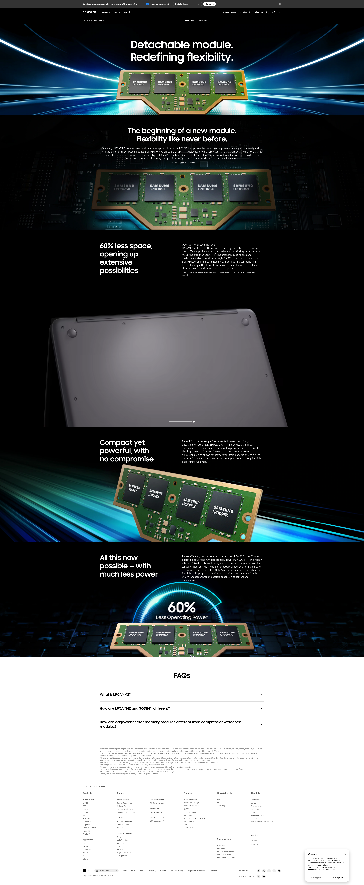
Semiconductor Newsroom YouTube (264, 876)
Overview (189, 20)
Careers (254, 841)
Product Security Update (126, 812)
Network (86, 852)
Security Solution (89, 828)
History (253, 812)
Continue (210, 4)
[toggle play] (194, 421)
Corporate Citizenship (225, 854)
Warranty (120, 849)
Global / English (182, 4)
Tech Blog (221, 805)
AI (84, 843)
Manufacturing (189, 815)
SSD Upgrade (122, 855)
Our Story (254, 803)
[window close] (345, 854)
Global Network (156, 812)
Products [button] (106, 12)
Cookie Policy (313, 869)
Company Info (256, 799)
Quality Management (124, 803)
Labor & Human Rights (225, 851)
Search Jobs (255, 844)
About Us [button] (259, 12)
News (219, 799)
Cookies (141, 871)
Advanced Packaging (191, 805)
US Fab (186, 824)
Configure (316, 877)
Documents (121, 843)
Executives (255, 809)
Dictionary (120, 827)
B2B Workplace (156, 818)
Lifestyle (86, 859)
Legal (133, 871)
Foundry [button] (128, 12)
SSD (84, 806)
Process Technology (191, 802)
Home (85, 786)
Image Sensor (88, 821)
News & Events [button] (229, 12)
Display (86, 834)
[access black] (84, 870)
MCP (84, 815)
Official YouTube (279, 870)
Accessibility (151, 871)
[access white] (89, 870)
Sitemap (214, 871)
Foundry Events (190, 812)
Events (219, 802)
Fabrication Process (124, 824)
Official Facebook (269, 870)
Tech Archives (189, 821)
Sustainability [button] (245, 12)
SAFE (186, 809)
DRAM (92, 786)
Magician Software (124, 852)
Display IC (86, 824)
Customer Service (123, 806)
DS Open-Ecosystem (157, 803)
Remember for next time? (159, 4)
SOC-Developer (156, 821)
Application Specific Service (194, 818)
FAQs (118, 846)
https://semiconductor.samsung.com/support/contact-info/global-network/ (129, 774)
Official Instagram (258, 870)
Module (88, 20)
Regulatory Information (125, 809)
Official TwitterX (264, 870)
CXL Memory (88, 812)
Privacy (125, 871)
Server (85, 846)
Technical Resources (124, 821)
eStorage (86, 809)
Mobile (85, 856)
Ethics (253, 818)
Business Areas (256, 806)
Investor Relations (257, 815)
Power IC (86, 831)
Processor (87, 818)
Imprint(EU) (163, 871)
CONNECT (187, 827)
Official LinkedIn (274, 870)
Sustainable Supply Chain (227, 857)
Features (203, 20)
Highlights (221, 845)
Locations (254, 835)
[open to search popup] (267, 12)
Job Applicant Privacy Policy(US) (197, 871)
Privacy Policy (327, 867)
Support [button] (117, 12)
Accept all (338, 877)
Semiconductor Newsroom (261, 821)
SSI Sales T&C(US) (177, 871)
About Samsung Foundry (193, 799)
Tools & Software (123, 840)
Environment (222, 848)
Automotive (87, 849)
